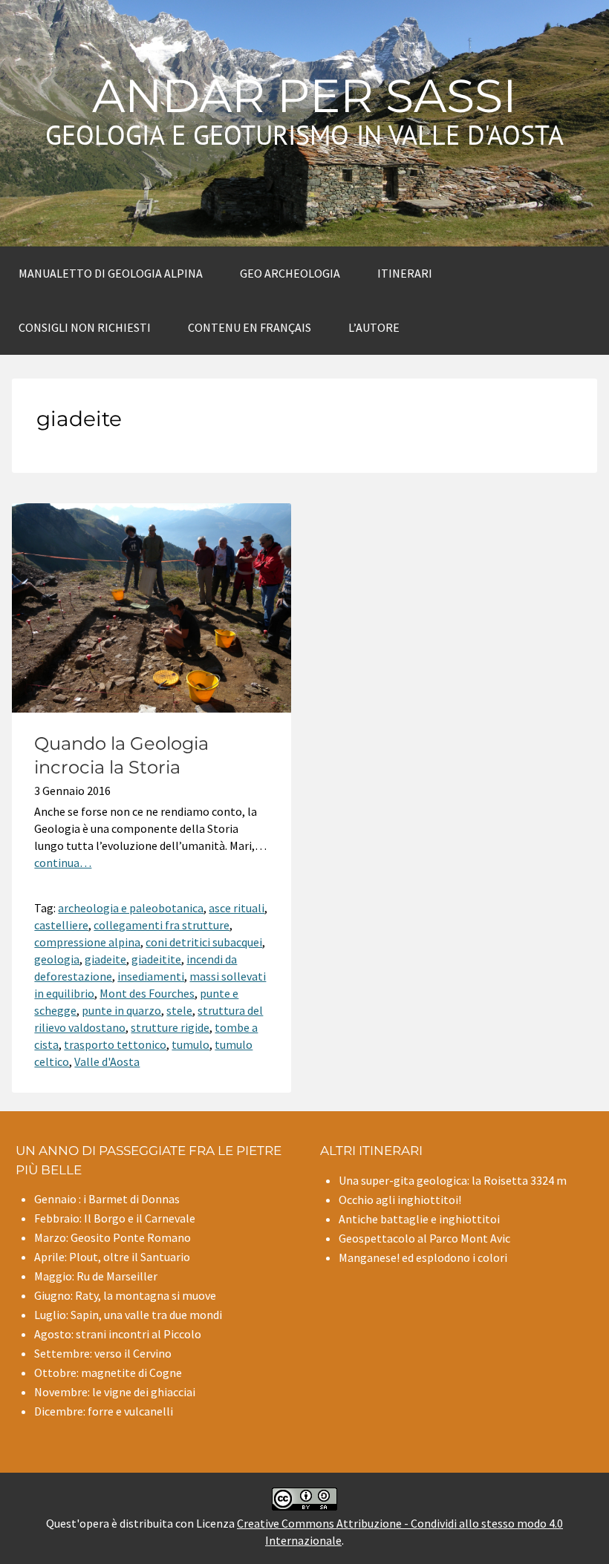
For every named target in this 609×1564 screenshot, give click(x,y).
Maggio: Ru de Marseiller (95, 1276)
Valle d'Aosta (107, 1061)
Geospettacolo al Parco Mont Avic (424, 1238)
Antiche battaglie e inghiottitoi (419, 1218)
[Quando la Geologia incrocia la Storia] (151, 708)
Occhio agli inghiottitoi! (400, 1199)
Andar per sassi (304, 95)
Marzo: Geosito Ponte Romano (112, 1237)
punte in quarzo (121, 1010)
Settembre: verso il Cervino (103, 1353)
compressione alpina (87, 942)
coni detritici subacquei (204, 942)
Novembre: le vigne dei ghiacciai (114, 1391)
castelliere (61, 924)
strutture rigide (170, 1027)
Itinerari (404, 273)
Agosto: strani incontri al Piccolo (117, 1333)
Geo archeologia (290, 273)
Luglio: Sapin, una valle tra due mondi (128, 1314)
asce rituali (236, 907)
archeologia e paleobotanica (130, 907)
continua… (62, 862)
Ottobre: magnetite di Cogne (108, 1372)
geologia (56, 959)
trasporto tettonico (115, 1044)
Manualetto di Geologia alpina (111, 273)
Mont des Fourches (147, 993)
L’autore (374, 327)
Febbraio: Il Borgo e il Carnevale (114, 1218)
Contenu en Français (249, 327)
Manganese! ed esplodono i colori (423, 1257)
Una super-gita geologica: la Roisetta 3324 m (453, 1180)
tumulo (190, 1044)
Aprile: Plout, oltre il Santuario (112, 1256)
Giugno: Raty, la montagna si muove (125, 1295)
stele (179, 1010)
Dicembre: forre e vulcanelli (103, 1411)
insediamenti (150, 976)
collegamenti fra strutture (161, 924)
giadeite (105, 959)
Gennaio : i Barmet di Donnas (107, 1198)
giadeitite (156, 959)
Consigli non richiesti (85, 327)
